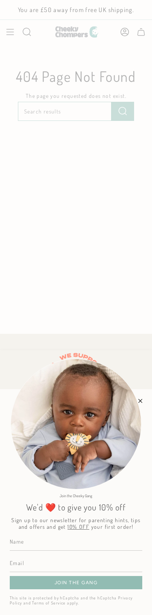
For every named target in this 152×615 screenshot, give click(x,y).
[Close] (140, 401)
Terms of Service (48, 602)
